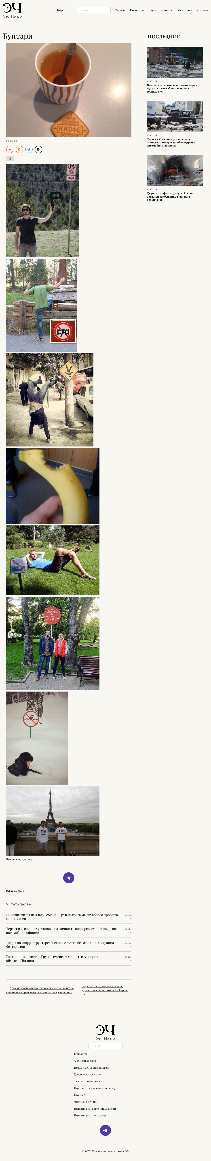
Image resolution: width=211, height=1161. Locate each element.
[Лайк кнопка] (10, 158)
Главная (120, 10)
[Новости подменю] (143, 10)
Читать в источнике (19, 859)
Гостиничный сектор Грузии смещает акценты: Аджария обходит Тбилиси (52, 958)
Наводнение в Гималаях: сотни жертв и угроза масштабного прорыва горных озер (62, 917)
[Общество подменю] (191, 10)
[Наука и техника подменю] (171, 10)
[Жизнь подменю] (207, 10)
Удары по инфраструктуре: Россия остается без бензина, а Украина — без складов (62, 944)
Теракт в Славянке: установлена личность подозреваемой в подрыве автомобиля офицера (61, 930)
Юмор (21, 890)
